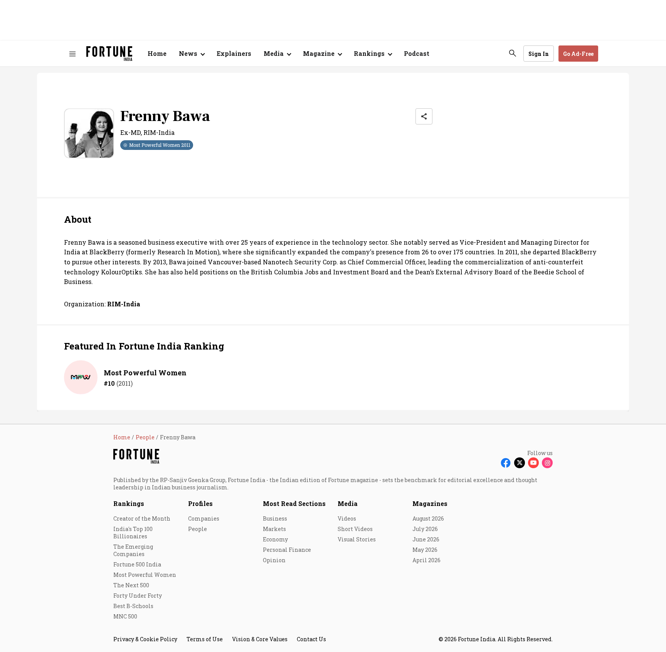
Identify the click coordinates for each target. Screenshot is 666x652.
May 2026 (424, 549)
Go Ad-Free (578, 53)
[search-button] (512, 53)
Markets (274, 529)
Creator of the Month (141, 518)
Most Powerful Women (145, 372)
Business (275, 518)
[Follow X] (519, 462)
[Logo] (109, 53)
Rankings (128, 503)
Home (157, 53)
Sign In (538, 53)
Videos (347, 518)
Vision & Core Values (260, 639)
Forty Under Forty (137, 595)
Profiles (200, 503)
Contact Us (311, 639)
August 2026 (428, 518)
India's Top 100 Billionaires (133, 532)
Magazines (429, 503)
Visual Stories (357, 539)
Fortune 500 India (137, 564)
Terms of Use (205, 639)
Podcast (416, 53)
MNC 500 (125, 616)
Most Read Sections (294, 503)
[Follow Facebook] (505, 462)
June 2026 (425, 539)
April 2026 (426, 560)
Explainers (234, 53)
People (197, 529)
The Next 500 (131, 585)
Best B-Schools (133, 606)
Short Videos (355, 529)
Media (348, 503)
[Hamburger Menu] (72, 53)
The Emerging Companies (133, 550)
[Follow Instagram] (547, 462)
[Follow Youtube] (533, 462)
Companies (203, 518)
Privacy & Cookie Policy (145, 639)
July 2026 (425, 529)
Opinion (274, 560)
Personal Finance (287, 549)
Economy (275, 539)
